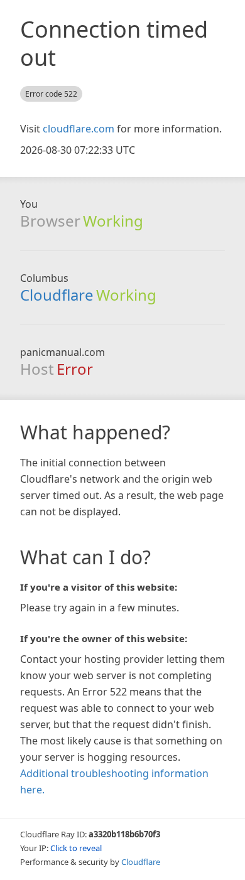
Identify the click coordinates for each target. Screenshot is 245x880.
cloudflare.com (78, 129)
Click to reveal (76, 848)
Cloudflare (57, 294)
